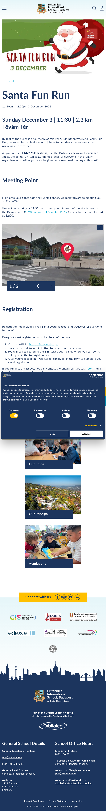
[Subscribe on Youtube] (70, 597)
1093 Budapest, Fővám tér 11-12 (46, 212)
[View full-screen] (100, 227)
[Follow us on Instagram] (64, 597)
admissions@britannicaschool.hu (73, 783)
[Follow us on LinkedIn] (77, 597)
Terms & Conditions (34, 801)
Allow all (86, 434)
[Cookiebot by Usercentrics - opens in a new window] (91, 376)
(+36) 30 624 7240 (12, 763)
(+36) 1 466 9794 (12, 757)
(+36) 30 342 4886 (65, 773)
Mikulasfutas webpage (43, 344)
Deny (52, 434)
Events (11, 81)
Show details (91, 426)
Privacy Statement (57, 801)
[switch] (40, 416)
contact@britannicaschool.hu (18, 773)
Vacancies (77, 801)
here (89, 368)
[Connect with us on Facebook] (57, 597)
